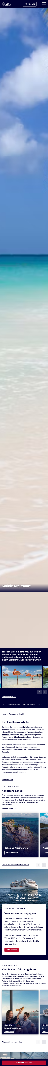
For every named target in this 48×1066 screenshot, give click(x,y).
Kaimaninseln (20, 772)
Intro (3, 704)
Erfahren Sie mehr (9, 697)
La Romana (8, 747)
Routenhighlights (14, 704)
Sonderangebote (29, 704)
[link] (12, 853)
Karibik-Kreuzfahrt (16, 586)
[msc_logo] (6, 4)
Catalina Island (21, 747)
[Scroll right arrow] (44, 704)
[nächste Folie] (44, 865)
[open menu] (44, 4)
